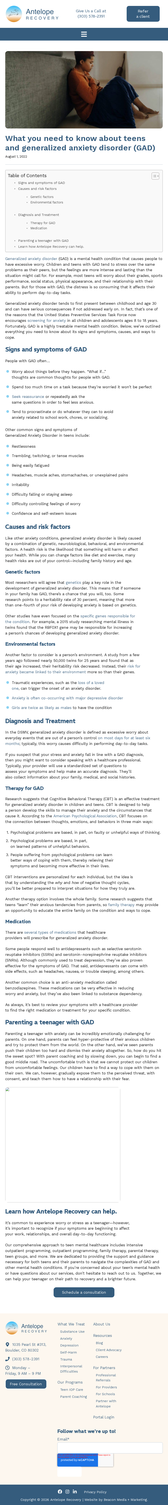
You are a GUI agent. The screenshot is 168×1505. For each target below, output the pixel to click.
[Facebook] (60, 1492)
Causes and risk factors (37, 189)
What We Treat (71, 1324)
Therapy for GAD (42, 223)
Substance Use (72, 1331)
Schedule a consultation (84, 1292)
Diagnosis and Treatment (39, 215)
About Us (101, 1324)
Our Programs (70, 1382)
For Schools (105, 1394)
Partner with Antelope (106, 1403)
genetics (73, 582)
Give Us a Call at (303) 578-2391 (91, 13)
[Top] (161, 1499)
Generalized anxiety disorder (31, 258)
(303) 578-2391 (25, 1359)
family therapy (121, 904)
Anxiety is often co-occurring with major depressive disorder (67, 698)
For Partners (104, 1367)
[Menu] (84, 34)
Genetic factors (42, 197)
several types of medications (50, 932)
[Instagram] (67, 1492)
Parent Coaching (73, 1397)
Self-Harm (68, 1352)
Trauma (66, 1359)
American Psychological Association (85, 816)
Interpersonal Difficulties (71, 1368)
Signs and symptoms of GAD (41, 183)
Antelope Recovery (65, 1500)
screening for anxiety (47, 320)
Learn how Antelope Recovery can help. (51, 246)
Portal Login (103, 1417)
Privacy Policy (95, 1492)
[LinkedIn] (75, 1492)
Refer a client (143, 14)
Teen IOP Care (71, 1389)
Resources (102, 1335)
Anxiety (66, 1338)
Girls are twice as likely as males (42, 707)
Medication (38, 228)
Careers (102, 1357)
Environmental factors (46, 202)
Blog (99, 1343)
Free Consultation (26, 1384)
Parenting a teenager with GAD (43, 241)
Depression (69, 1345)
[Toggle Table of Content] (153, 176)
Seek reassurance (28, 396)
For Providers (106, 1387)
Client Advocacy (109, 1350)
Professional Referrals (106, 1377)
